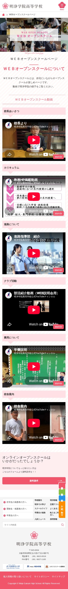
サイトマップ (58, 576)
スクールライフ (41, 508)
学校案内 (38, 500)
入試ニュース (40, 519)
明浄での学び (40, 504)
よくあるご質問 (56, 508)
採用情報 (53, 519)
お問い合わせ (62, 509)
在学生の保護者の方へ (16, 502)
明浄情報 (53, 500)
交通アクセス (55, 504)
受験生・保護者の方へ (16, 509)
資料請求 (62, 485)
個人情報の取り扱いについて (17, 576)
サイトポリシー (41, 576)
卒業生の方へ (12, 515)
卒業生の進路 (40, 513)
